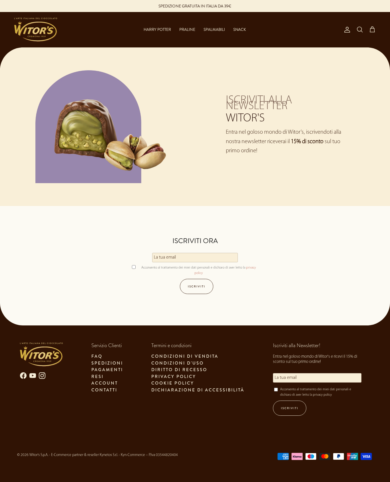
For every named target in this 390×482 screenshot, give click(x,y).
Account (104, 383)
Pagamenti (107, 370)
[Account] (346, 29)
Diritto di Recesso (179, 370)
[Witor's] (35, 30)
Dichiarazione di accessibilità (197, 390)
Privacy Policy (173, 376)
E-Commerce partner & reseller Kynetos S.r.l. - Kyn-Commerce (98, 455)
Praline (187, 29)
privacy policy (322, 395)
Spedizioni (107, 363)
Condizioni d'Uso (177, 363)
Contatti (104, 390)
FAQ (96, 356)
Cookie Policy (172, 383)
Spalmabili (214, 29)
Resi (97, 376)
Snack (239, 29)
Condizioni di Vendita (184, 356)
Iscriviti (196, 286)
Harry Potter (157, 29)
